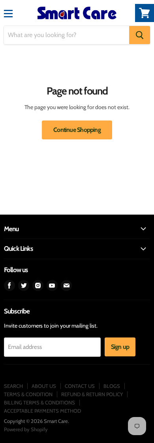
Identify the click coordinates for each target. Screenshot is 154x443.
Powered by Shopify (26, 429)
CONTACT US (80, 386)
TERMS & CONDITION (28, 394)
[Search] (139, 35)
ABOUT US (44, 386)
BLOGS (111, 386)
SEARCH (13, 386)
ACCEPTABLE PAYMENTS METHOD (42, 411)
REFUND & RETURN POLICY (92, 394)
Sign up (120, 346)
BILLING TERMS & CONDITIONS (39, 402)
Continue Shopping (77, 129)
